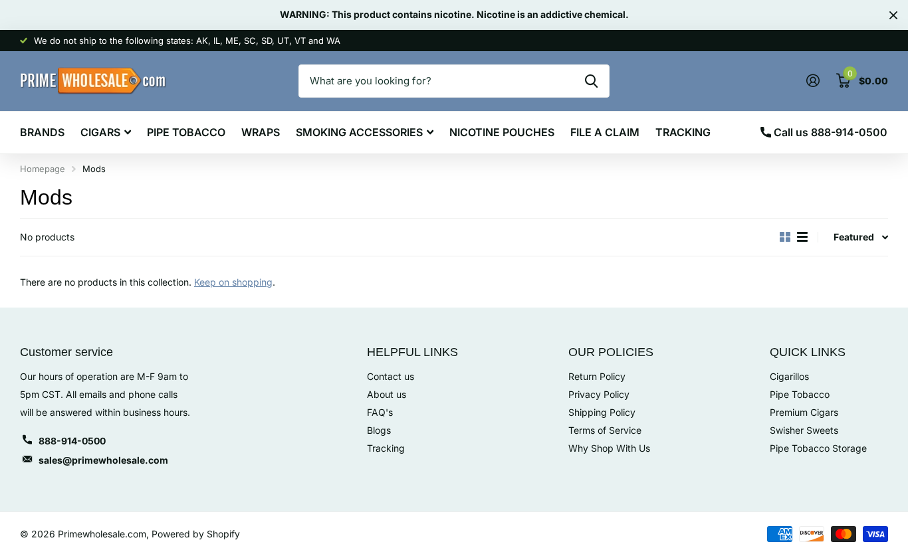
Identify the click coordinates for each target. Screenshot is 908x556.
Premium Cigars (804, 412)
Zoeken (591, 81)
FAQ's (380, 412)
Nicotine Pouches (501, 132)
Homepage (42, 168)
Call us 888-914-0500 (829, 132)
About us (386, 394)
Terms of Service (604, 430)
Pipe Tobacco (186, 132)
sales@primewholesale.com (103, 460)
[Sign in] (813, 81)
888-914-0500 (72, 440)
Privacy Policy (598, 394)
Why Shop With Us (609, 448)
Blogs (379, 430)
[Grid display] (785, 237)
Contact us (390, 376)
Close (893, 15)
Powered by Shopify (196, 533)
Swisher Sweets (804, 430)
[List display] (802, 237)
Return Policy (596, 376)
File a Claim (604, 132)
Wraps (260, 132)
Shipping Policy (601, 412)
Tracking (683, 132)
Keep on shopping (233, 282)
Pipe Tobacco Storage (818, 448)
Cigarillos (789, 376)
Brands (42, 132)
